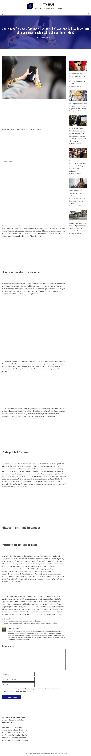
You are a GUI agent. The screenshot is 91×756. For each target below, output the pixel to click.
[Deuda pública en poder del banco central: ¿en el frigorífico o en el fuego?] (78, 99)
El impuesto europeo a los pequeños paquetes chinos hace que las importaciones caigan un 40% (77, 79)
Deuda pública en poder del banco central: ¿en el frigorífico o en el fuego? (78, 106)
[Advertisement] (34, 113)
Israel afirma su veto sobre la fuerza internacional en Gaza (22, 621)
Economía (7, 619)
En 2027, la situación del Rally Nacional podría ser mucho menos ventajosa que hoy (30, 623)
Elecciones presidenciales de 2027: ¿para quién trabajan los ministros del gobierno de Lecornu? (78, 166)
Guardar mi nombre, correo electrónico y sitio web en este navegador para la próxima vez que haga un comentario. (32, 690)
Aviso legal (54, 753)
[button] (88, 14)
